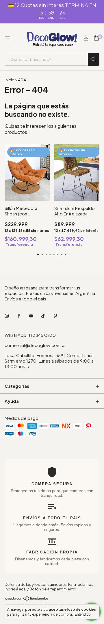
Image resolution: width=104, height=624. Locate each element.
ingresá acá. (16, 589)
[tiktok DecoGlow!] (43, 315)
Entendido (83, 614)
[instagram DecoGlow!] (7, 315)
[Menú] (7, 38)
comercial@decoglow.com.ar (35, 345)
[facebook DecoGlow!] (19, 315)
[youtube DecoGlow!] (31, 315)
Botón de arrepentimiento (52, 589)
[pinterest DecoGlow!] (55, 315)
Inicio (9, 79)
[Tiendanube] (27, 599)
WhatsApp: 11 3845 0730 (30, 335)
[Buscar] (93, 59)
